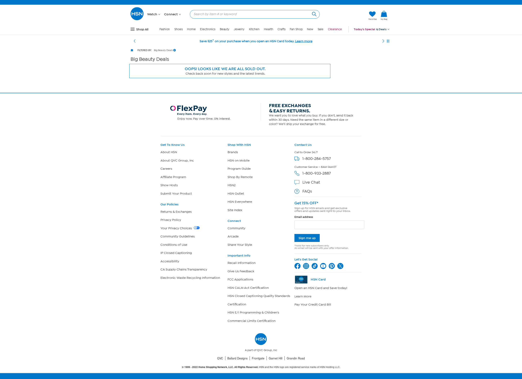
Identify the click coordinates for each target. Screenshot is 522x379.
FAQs (307, 191)
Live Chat (311, 182)
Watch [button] (152, 14)
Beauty (224, 29)
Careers (166, 169)
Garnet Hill (275, 358)
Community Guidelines (177, 236)
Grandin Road (296, 358)
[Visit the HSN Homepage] (137, 19)
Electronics (207, 29)
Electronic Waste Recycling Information (190, 278)
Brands (233, 152)
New (310, 29)
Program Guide (239, 169)
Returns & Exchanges (176, 212)
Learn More (302, 296)
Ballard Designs (237, 358)
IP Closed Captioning (176, 253)
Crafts (281, 29)
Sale (321, 29)
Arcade (233, 236)
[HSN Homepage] (131, 50)
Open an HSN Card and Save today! (320, 288)
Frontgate (258, 358)
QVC (220, 358)
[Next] (383, 41)
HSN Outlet (236, 193)
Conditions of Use (173, 245)
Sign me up (307, 238)
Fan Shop (296, 29)
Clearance (335, 29)
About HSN (168, 152)
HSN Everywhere (240, 202)
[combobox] (253, 14)
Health (268, 29)
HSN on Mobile (239, 160)
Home (191, 29)
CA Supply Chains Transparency (183, 269)
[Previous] (134, 41)
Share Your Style (240, 245)
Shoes (178, 29)
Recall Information (241, 263)
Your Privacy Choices (176, 228)
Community (236, 228)
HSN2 (232, 185)
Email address (303, 217)
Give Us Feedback (241, 271)
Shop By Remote (240, 177)
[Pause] (388, 41)
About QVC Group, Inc (177, 160)
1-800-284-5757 (316, 158)
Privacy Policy (170, 220)
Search (313, 13)
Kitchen (254, 29)
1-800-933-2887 (316, 173)
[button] (346, 16)
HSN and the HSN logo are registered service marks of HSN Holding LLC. (261, 367)
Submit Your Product (176, 193)
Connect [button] (171, 14)
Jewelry (239, 29)
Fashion (164, 29)
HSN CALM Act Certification (248, 288)
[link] (384, 16)
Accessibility (169, 261)
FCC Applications (240, 279)
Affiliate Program (173, 177)
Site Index (235, 210)
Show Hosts (169, 185)
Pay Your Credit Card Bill (312, 304)
